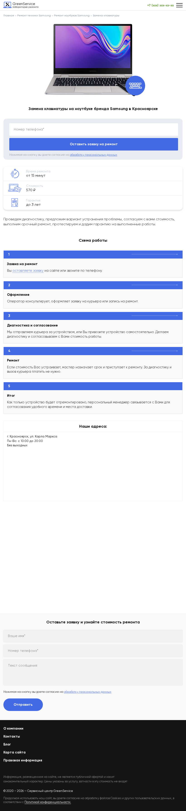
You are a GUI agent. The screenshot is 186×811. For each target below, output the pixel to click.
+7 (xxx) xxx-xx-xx (160, 5)
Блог (7, 744)
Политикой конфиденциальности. (47, 802)
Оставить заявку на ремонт (94, 144)
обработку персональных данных (93, 154)
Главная (8, 15)
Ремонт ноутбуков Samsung (72, 15)
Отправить (23, 705)
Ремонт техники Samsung (34, 15)
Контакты (11, 736)
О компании (13, 728)
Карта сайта (14, 752)
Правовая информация (22, 760)
